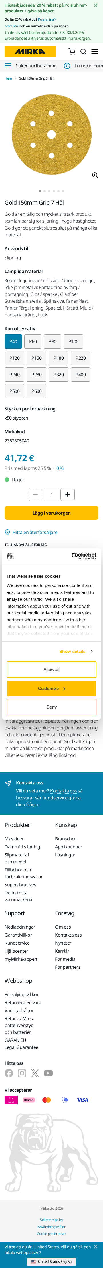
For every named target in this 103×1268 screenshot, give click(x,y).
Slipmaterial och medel (17, 858)
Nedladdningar (20, 927)
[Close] (95, 1247)
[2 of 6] (44, 191)
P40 (13, 341)
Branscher (65, 839)
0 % (60, 468)
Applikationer (68, 847)
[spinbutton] (51, 494)
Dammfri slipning (22, 847)
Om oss (63, 927)
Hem (8, 78)
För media (65, 959)
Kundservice (17, 943)
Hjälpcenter (16, 951)
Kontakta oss (63, 791)
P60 (33, 341)
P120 (14, 358)
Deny (51, 707)
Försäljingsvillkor (22, 994)
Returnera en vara (23, 1002)
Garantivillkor (18, 935)
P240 (14, 374)
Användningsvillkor (51, 1226)
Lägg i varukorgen (52, 513)
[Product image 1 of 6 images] (51, 135)
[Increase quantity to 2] (67, 494)
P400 (81, 374)
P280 (36, 374)
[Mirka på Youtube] (48, 1073)
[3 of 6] (49, 191)
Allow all (51, 669)
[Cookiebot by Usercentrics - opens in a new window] (72, 556)
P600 (36, 391)
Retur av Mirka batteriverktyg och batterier (19, 1025)
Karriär (62, 951)
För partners (67, 967)
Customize (48, 688)
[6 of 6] (63, 191)
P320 (59, 374)
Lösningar (65, 855)
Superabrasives (20, 884)
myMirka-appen (21, 959)
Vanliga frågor (19, 1010)
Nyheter (63, 943)
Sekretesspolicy (51, 1219)
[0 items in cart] (71, 51)
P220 (81, 358)
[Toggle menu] (94, 51)
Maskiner (14, 839)
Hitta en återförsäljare (35, 532)
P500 (14, 391)
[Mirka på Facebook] (9, 1073)
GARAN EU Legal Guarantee (21, 1043)
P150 (36, 358)
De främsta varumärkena (18, 896)
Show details (72, 651)
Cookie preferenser (51, 1233)
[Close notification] (95, 5)
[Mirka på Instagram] (22, 1073)
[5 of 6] (58, 191)
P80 (52, 341)
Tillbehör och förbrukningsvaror (24, 873)
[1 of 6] (40, 191)
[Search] (83, 51)
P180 (59, 358)
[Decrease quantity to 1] (35, 494)
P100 (73, 341)
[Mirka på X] (35, 1073)
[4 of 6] (54, 191)
